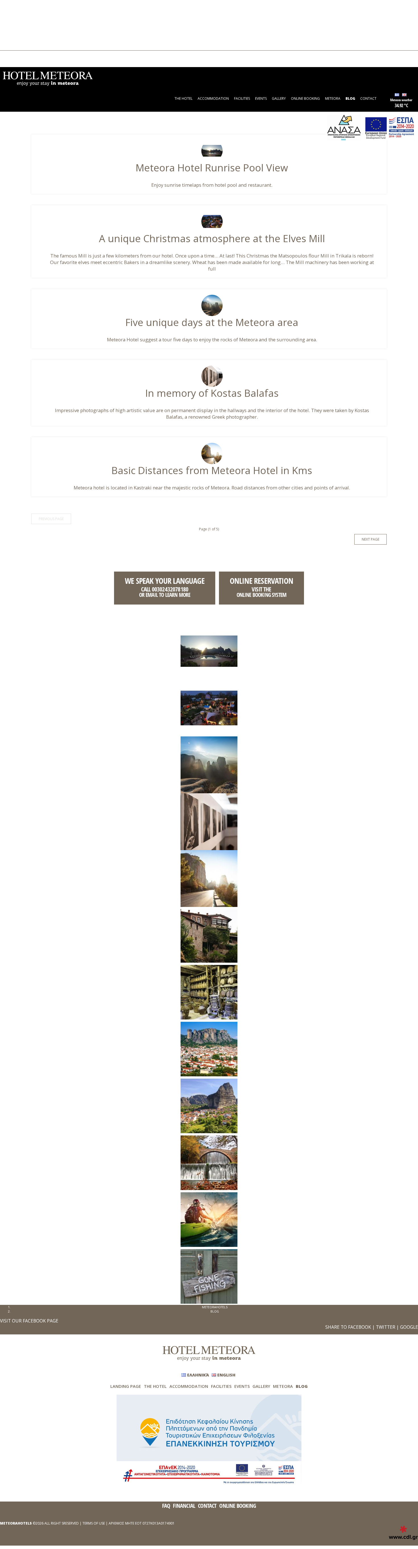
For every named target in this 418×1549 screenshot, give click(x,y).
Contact (17, 44)
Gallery (17, 25)
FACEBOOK (359, 1327)
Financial (184, 1505)
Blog (15, 39)
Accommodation (24, 10)
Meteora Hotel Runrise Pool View (212, 167)
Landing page (125, 1386)
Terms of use (93, 1523)
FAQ (166, 1505)
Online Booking (23, 30)
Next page (370, 539)
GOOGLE (409, 1327)
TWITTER (385, 1327)
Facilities (18, 15)
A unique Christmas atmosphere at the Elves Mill (212, 238)
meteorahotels (214, 1307)
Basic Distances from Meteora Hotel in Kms (211, 470)
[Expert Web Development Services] (403, 1533)
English (16, 61)
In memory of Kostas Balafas (212, 393)
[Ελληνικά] (397, 95)
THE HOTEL (20, 5)
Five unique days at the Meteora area (211, 322)
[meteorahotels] (48, 78)
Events (16, 20)
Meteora (18, 34)
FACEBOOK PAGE (40, 1321)
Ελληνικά (18, 56)
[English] (404, 95)
